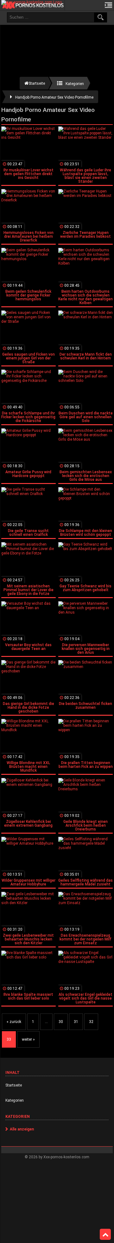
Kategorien (14, 1100)
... (46, 1022)
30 (61, 1022)
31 (76, 1022)
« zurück (14, 1022)
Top (105, 1234)
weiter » (28, 1039)
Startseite (13, 1085)
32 (91, 1022)
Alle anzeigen (22, 1129)
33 (9, 1039)
